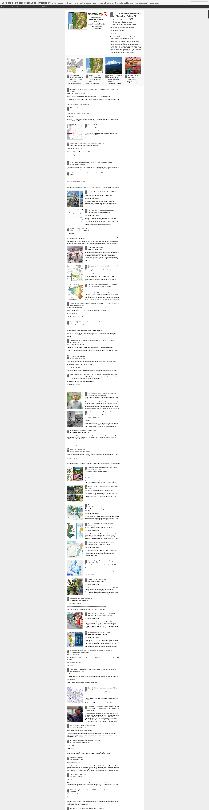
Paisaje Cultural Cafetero (77, 757)
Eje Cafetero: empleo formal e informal (81, 598)
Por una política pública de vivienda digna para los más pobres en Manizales (102, 506)
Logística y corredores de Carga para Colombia (101, 412)
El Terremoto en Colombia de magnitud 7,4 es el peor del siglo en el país (91, 162)
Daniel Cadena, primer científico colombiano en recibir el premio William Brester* (102, 394)
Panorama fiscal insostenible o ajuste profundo (101, 210)
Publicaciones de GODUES (40, 7)
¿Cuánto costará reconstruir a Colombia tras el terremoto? (86, 173)
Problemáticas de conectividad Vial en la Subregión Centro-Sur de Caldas (76, 78)
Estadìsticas (13, 7)
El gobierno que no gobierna (78, 449)
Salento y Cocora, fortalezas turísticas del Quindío (102, 613)
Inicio (30, 7)
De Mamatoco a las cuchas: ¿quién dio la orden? (84, 430)
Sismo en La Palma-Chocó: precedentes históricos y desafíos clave (95, 78)
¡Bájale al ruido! (74, 108)
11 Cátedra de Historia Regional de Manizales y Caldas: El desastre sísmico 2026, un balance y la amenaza (127, 17)
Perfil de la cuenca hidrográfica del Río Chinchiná (102, 285)
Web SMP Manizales (22, 7)
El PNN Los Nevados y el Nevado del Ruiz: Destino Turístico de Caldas (115, 78)
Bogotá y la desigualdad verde (78, 229)
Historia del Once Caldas (95, 247)
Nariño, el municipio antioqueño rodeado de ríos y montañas (87, 808)
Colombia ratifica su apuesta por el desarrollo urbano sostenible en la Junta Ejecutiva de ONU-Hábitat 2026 (103, 707)
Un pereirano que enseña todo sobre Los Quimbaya (85, 741)
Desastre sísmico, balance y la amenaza (99, 125)
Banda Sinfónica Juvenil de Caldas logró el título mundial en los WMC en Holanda (93, 375)
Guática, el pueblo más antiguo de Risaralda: (83, 725)
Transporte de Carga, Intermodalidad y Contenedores (134, 77)
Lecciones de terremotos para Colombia (99, 632)
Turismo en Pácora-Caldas (77, 356)
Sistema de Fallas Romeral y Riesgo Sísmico (101, 542)
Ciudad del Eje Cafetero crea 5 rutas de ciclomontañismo (86, 322)
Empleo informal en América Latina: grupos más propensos (87, 143)
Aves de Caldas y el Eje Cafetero (97, 579)
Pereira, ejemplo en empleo (78, 774)
